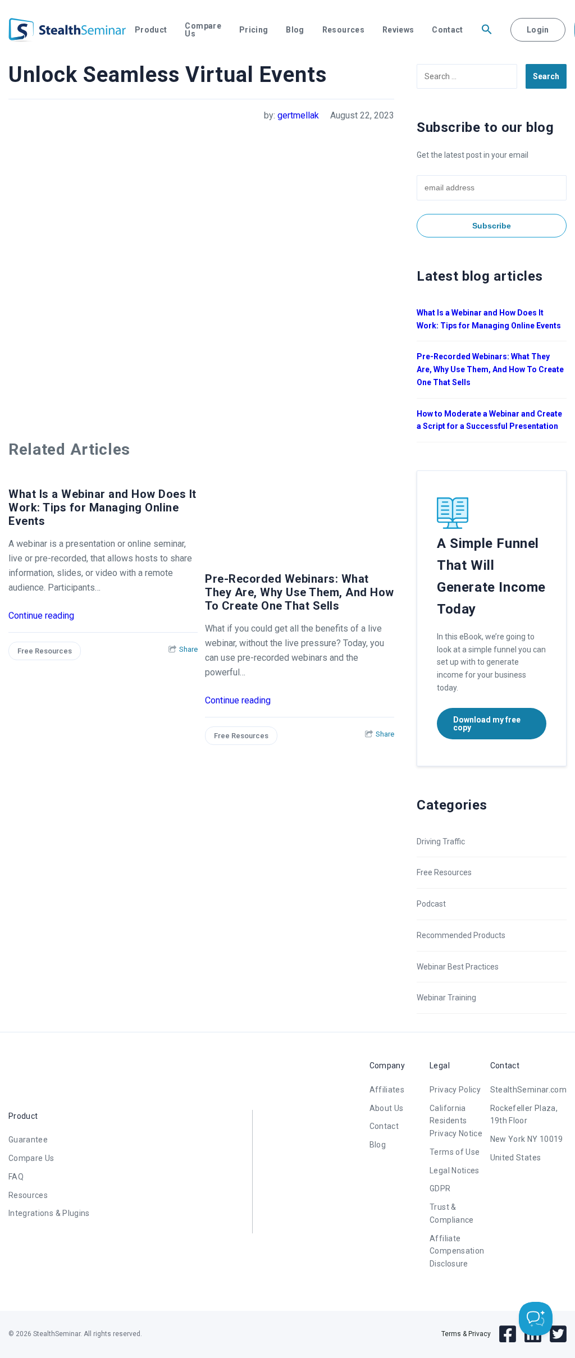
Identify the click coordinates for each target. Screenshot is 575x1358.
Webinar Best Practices (458, 966)
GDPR (440, 1188)
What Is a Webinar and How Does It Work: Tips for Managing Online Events (102, 507)
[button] (486, 30)
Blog (295, 29)
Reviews (398, 29)
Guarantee (28, 1139)
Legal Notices (455, 1170)
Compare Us (203, 29)
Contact (447, 29)
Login (538, 29)
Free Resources (44, 651)
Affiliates (387, 1089)
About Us (386, 1108)
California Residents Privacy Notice (456, 1121)
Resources (343, 29)
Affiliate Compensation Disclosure (457, 1251)
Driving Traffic (441, 841)
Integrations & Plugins (49, 1213)
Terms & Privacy (466, 1334)
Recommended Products (461, 935)
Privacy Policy (455, 1089)
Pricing (253, 29)
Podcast (431, 903)
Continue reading (41, 615)
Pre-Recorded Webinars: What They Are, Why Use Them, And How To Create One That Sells (299, 592)
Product (151, 29)
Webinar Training (446, 997)
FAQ (16, 1176)
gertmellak (298, 115)
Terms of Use (455, 1151)
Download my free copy (487, 723)
